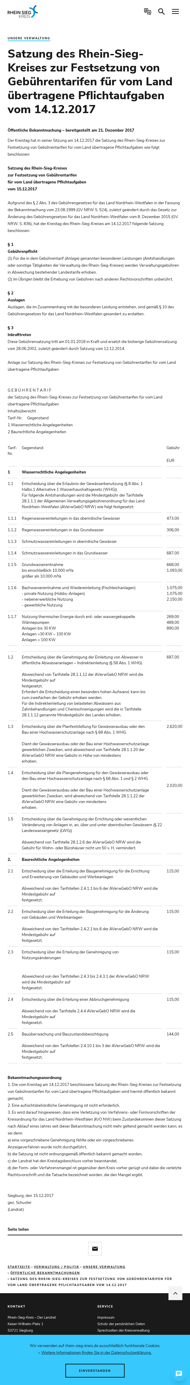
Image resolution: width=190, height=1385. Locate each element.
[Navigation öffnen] (175, 12)
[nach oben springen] (175, 1293)
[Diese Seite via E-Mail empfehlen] (95, 1249)
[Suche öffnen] (161, 12)
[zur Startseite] (43, 11)
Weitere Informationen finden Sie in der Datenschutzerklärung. (96, 1352)
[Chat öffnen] (178, 1373)
